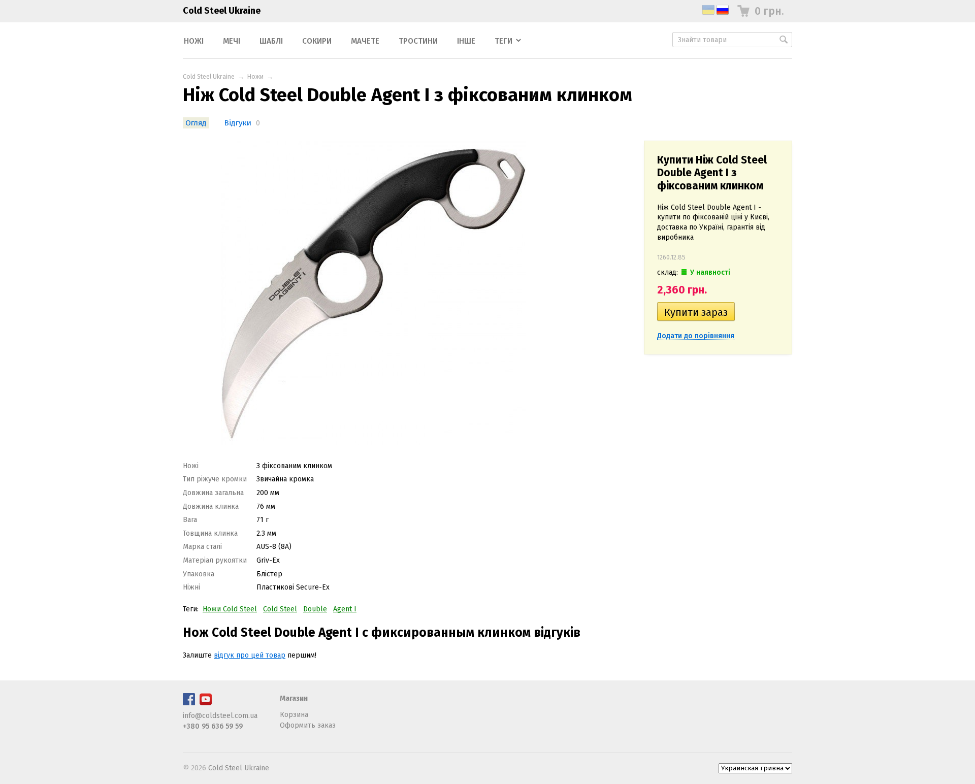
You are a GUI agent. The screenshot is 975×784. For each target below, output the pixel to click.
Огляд (196, 122)
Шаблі (271, 41)
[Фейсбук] (189, 703)
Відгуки (237, 122)
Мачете (365, 41)
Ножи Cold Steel (230, 609)
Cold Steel (280, 609)
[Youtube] (206, 703)
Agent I (344, 609)
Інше (466, 41)
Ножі (194, 41)
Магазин (294, 698)
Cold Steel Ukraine (222, 10)
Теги (503, 41)
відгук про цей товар (249, 655)
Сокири (317, 41)
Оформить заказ (308, 725)
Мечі (231, 41)
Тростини (418, 41)
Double (315, 609)
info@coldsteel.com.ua (220, 715)
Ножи (255, 76)
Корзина (294, 714)
